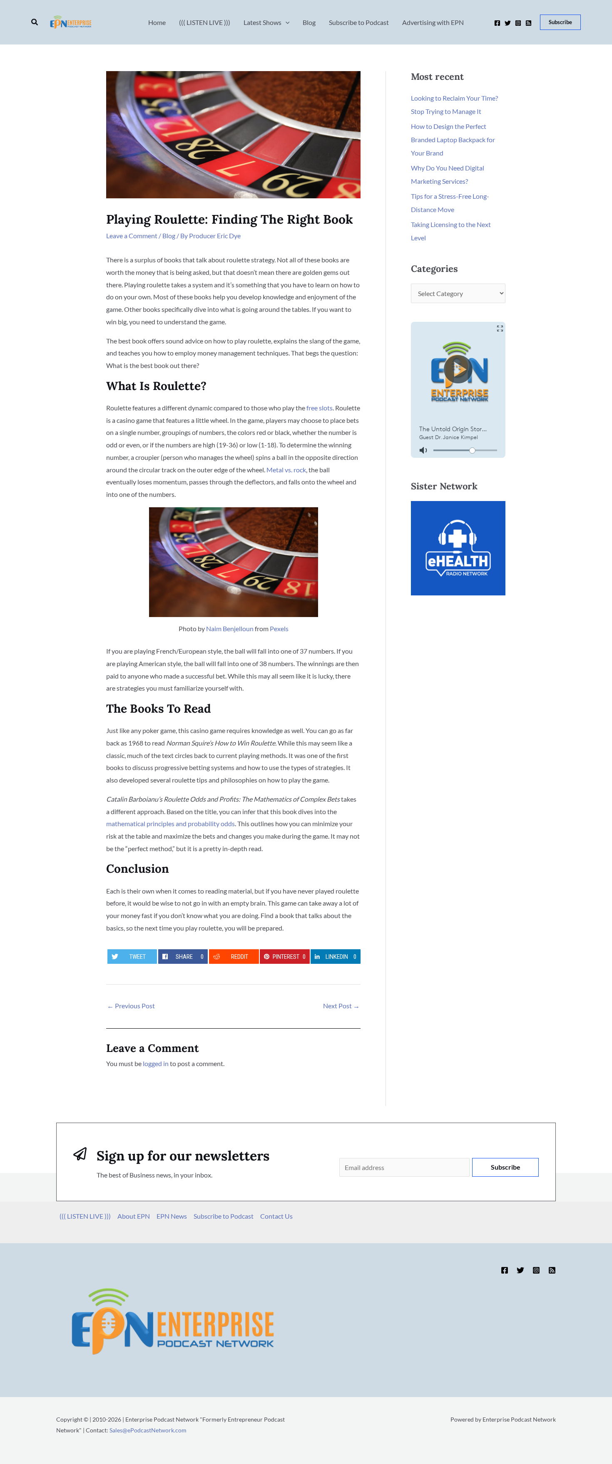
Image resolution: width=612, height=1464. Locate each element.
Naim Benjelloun (230, 628)
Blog (168, 235)
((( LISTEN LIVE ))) (85, 1216)
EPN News (172, 1216)
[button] (35, 22)
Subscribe (505, 1167)
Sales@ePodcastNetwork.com (148, 1430)
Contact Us (276, 1216)
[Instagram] (518, 23)
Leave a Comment (131, 235)
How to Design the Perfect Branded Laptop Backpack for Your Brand (453, 139)
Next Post (341, 1006)
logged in (156, 1063)
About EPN (133, 1216)
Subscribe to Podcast (224, 1216)
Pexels (279, 628)
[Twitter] (508, 23)
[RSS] (528, 23)
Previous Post (131, 1006)
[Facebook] (497, 23)
